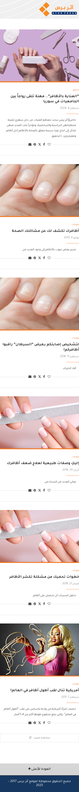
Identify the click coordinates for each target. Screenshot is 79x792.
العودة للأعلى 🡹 (39, 769)
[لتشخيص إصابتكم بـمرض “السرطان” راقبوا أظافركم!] (39, 304)
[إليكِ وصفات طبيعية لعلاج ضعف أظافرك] (39, 422)
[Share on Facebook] (44, 145)
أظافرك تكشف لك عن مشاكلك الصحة (45, 231)
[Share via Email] (29, 145)
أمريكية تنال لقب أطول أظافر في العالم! (45, 690)
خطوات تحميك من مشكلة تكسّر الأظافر (44, 577)
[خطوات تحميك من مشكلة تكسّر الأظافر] (39, 536)
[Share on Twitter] (39, 144)
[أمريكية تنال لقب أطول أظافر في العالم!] (39, 649)
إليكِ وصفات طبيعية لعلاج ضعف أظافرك (43, 463)
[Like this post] (49, 145)
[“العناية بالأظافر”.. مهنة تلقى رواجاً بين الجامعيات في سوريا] (39, 55)
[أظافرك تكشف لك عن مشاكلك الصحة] (39, 190)
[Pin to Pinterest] (34, 145)
